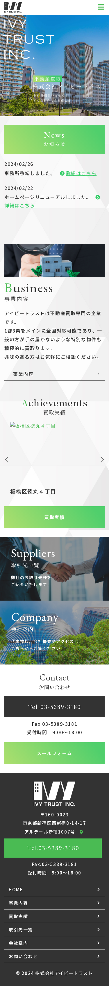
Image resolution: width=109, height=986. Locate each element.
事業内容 (18, 903)
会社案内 (18, 943)
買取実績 (54, 516)
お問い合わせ (23, 956)
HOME (16, 889)
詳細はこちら (81, 173)
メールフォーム (54, 753)
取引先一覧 (21, 929)
